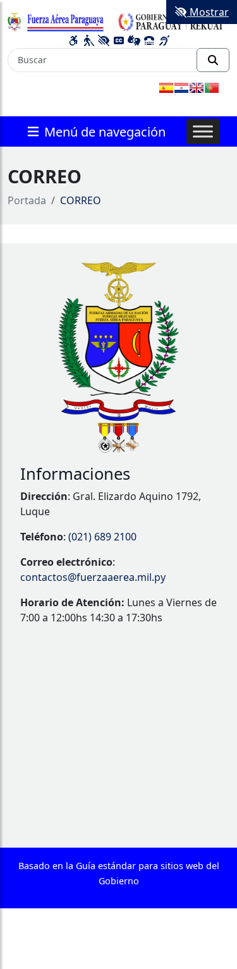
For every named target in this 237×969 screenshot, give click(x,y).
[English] (197, 88)
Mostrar (208, 12)
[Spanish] (166, 88)
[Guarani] (181, 88)
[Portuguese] (212, 88)
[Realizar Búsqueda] (213, 60)
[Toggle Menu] (203, 131)
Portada (27, 200)
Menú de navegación (103, 131)
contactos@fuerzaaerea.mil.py (93, 577)
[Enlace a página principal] (118, 20)
